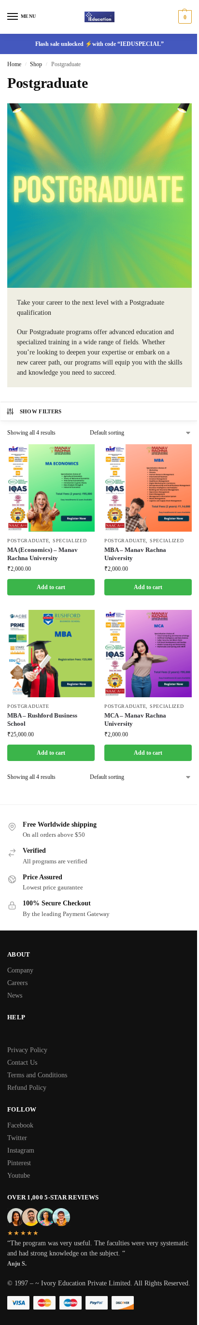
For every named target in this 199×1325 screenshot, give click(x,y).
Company (20, 970)
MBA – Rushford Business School (42, 719)
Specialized (70, 540)
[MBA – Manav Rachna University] (148, 488)
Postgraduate (28, 540)
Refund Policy (26, 1087)
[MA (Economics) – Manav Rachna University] (51, 488)
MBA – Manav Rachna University (135, 554)
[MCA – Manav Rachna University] (148, 653)
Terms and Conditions (37, 1075)
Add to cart (51, 587)
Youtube (18, 1175)
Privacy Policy (27, 1050)
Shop (36, 64)
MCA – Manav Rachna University (135, 719)
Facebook (20, 1125)
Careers (17, 983)
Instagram (20, 1150)
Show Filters (41, 411)
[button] (184, 17)
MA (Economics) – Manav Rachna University (42, 554)
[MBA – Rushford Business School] (51, 653)
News (14, 995)
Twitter (17, 1138)
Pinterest (19, 1163)
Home (14, 64)
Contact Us (22, 1062)
